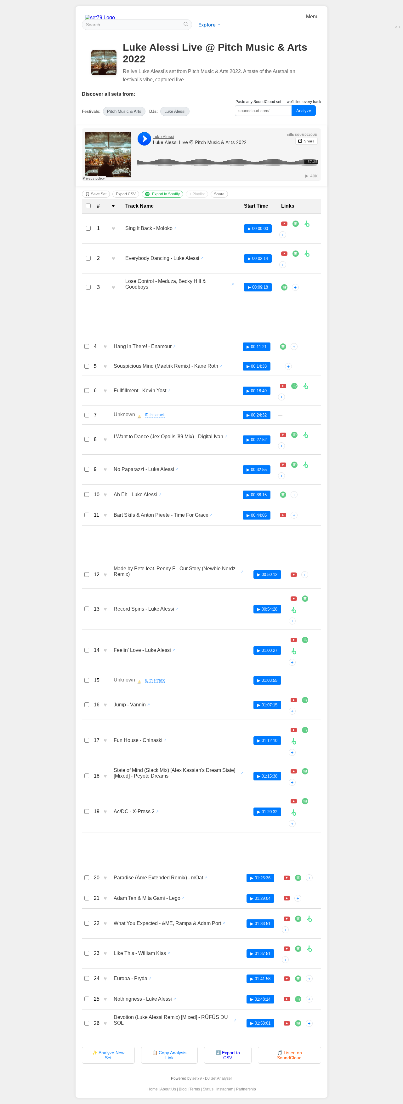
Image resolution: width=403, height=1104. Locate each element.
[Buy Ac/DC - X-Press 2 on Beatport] (294, 813)
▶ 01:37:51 (260, 953)
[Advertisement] (201, 320)
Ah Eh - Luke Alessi (135, 494)
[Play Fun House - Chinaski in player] (294, 730)
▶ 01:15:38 (267, 776)
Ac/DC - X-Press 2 (134, 811)
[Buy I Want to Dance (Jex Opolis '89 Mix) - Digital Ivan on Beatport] (306, 435)
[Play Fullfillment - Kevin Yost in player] (283, 386)
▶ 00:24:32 (257, 415)
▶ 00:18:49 (257, 390)
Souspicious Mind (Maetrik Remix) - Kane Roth (166, 366)
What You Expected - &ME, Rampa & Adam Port (167, 923)
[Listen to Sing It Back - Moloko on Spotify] (296, 224)
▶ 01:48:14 (260, 999)
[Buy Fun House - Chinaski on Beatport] (294, 741)
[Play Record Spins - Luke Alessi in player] (294, 599)
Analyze (303, 110)
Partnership (246, 1089)
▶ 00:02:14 (258, 258)
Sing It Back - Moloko (149, 228)
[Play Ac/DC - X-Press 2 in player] (294, 801)
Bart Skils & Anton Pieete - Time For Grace (161, 515)
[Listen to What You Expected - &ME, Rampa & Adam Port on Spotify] (298, 919)
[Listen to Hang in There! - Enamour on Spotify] (283, 347)
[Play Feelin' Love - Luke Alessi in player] (294, 640)
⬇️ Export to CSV (227, 1055)
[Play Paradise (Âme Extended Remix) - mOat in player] (287, 878)
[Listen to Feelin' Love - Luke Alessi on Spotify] (305, 640)
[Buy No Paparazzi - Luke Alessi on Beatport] (306, 465)
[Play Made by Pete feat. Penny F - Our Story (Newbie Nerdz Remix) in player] (294, 575)
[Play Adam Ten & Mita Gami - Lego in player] (287, 898)
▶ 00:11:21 (257, 346)
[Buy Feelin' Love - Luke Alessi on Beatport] (294, 651)
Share (219, 194)
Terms (195, 1089)
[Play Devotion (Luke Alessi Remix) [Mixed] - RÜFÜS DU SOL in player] (287, 1023)
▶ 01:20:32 (267, 811)
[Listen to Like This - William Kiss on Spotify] (298, 949)
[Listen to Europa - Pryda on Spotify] (298, 979)
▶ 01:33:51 (260, 923)
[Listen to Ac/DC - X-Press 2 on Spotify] (305, 801)
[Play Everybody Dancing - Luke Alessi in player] (284, 254)
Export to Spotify (166, 194)
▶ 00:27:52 (257, 439)
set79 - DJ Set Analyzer (212, 1078)
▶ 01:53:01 (260, 1023)
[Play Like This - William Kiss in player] (287, 949)
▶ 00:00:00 (258, 228)
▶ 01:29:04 (260, 898)
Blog (183, 1089)
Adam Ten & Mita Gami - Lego (147, 898)
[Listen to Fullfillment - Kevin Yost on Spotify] (294, 386)
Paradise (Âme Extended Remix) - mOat (158, 877)
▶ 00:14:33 (257, 366)
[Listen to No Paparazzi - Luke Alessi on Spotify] (294, 465)
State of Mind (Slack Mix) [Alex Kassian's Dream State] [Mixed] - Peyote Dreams (174, 773)
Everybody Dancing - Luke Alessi (162, 258)
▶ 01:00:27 (267, 650)
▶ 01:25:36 (260, 878)
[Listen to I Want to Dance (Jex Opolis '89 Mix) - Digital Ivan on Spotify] (294, 435)
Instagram (224, 1089)
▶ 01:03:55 (267, 680)
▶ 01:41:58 (260, 978)
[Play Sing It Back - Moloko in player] (284, 224)
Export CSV (126, 194)
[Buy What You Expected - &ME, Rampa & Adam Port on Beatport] (309, 919)
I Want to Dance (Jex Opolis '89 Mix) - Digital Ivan (168, 436)
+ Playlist (197, 194)
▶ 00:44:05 (257, 515)
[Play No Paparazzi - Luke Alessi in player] (283, 465)
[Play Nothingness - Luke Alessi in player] (287, 999)
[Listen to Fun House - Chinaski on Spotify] (305, 730)
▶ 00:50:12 (267, 574)
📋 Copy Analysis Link (169, 1055)
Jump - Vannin (130, 704)
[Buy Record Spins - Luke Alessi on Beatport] (294, 610)
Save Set (98, 194)
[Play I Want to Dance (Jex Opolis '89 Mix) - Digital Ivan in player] (283, 435)
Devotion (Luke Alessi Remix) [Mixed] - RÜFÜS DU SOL (171, 1020)
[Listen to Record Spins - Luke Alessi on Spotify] (305, 599)
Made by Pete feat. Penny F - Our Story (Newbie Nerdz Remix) (175, 571)
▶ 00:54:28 (267, 609)
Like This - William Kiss (140, 953)
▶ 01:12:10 (267, 740)
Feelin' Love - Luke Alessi (142, 650)
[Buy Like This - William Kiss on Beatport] (309, 949)
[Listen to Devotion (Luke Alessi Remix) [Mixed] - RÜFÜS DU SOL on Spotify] (298, 1023)
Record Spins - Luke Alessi (144, 609)
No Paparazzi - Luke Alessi (144, 469)
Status (208, 1089)
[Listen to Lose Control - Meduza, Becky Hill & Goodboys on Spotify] (284, 287)
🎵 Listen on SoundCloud (289, 1055)
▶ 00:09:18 (258, 287)
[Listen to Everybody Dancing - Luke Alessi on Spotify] (296, 254)
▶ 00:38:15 (257, 494)
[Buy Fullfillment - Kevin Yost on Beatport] (306, 386)
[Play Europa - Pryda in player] (287, 979)
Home (152, 1089)
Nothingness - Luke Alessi (143, 999)
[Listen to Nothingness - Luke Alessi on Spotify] (298, 999)
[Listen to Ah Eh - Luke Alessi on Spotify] (283, 495)
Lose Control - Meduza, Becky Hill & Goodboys (165, 284)
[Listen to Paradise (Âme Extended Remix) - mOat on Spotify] (298, 878)
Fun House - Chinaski (138, 740)
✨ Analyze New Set (108, 1055)
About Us (168, 1089)
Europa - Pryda (130, 978)
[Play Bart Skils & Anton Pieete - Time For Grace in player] (283, 515)
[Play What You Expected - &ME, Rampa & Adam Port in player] (287, 919)
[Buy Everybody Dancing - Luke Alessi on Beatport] (307, 254)
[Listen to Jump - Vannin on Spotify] (305, 700)
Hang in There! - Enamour (143, 346)
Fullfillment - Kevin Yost (140, 390)
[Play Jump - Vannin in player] (294, 700)
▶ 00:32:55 (257, 469)
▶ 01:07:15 (267, 705)
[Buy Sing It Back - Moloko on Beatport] (307, 224)
